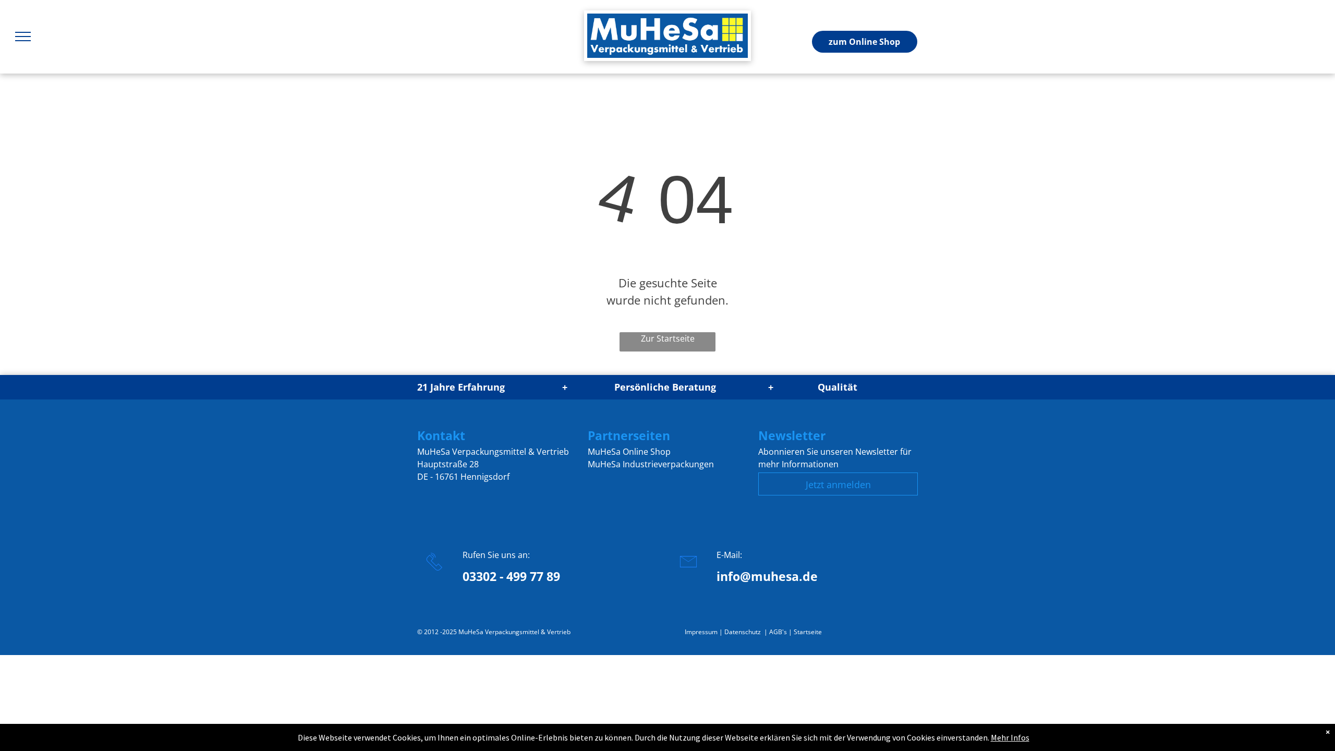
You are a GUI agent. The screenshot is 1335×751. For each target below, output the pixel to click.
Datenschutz (742, 631)
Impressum (701, 631)
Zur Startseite (668, 338)
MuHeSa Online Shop (629, 451)
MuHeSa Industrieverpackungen (651, 464)
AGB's (778, 631)
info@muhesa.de (767, 576)
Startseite (808, 631)
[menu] (23, 36)
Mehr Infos (1010, 737)
